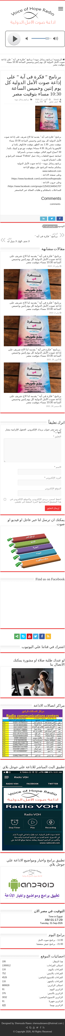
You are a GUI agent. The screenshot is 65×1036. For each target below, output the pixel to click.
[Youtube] (29, 636)
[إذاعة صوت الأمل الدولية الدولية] (33, 15)
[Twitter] (35, 636)
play (14, 39)
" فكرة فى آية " (50, 226)
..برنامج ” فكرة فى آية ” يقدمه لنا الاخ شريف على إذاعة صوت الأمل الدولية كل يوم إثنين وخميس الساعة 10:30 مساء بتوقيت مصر (34, 352)
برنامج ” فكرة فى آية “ (46, 235)
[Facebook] (42, 636)
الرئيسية (58, 59)
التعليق (57, 436)
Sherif (56, 99)
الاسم (57, 467)
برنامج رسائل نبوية (43, 59)
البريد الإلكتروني (52, 477)
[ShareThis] (17, 636)
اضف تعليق (53, 102)
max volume (56, 39)
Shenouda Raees (23, 1023)
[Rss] (48, 636)
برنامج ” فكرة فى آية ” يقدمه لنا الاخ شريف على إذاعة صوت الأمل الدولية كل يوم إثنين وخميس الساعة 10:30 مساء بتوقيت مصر (35, 259)
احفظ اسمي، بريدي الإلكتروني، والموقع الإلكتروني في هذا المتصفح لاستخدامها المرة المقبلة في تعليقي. (35, 500)
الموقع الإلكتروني (53, 488)
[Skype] (23, 636)
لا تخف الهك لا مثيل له (18, 240)
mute (28, 39)
